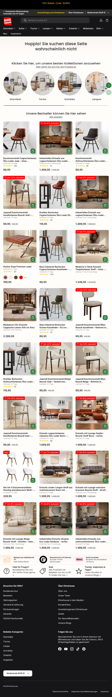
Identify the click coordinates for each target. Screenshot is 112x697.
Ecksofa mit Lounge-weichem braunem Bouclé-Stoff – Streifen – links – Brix (92, 490)
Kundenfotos (64, 604)
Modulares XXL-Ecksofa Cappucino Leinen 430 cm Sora (19, 326)
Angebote (8, 660)
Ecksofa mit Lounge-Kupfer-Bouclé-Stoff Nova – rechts (90, 434)
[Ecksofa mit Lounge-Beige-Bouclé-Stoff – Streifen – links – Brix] (19, 518)
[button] (107, 20)
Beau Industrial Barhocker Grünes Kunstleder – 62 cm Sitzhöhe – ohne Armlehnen (53, 327)
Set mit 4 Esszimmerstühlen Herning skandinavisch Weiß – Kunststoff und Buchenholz (18, 490)
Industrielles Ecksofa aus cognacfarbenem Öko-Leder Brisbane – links (90, 215)
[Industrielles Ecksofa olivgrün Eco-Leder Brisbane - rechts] (56, 518)
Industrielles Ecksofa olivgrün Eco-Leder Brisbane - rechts (54, 540)
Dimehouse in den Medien (71, 600)
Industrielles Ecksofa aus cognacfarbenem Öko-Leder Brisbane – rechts (53, 161)
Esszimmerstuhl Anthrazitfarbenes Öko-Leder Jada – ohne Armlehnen (90, 161)
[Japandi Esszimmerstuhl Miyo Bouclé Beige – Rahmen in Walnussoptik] (92, 358)
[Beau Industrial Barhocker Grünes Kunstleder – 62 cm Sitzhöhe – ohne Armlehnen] (56, 304)
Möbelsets (88, 28)
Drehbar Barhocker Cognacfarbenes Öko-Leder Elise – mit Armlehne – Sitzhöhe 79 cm (56, 215)
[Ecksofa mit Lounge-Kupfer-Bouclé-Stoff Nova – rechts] (92, 413)
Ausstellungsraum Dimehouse (51, 12)
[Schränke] (70, 83)
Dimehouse (13, 686)
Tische (42, 99)
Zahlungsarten (10, 600)
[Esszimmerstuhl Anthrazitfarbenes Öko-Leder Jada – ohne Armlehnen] (92, 138)
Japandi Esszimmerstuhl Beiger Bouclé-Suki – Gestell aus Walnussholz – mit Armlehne (55, 382)
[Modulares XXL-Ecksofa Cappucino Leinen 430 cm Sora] (19, 304)
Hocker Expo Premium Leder (17, 266)
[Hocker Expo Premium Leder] (19, 246)
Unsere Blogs (64, 623)
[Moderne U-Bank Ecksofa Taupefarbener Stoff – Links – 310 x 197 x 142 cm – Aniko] (92, 246)
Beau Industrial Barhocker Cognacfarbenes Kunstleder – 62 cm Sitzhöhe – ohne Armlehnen (55, 269)
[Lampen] (97, 83)
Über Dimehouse (75, 12)
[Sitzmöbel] (15, 83)
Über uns (62, 591)
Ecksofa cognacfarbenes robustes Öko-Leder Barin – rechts (53, 436)
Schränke (69, 99)
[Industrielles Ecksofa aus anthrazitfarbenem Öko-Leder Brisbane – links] (92, 518)
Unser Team (64, 595)
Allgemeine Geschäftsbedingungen (84, 691)
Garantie (7, 614)
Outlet (61, 614)
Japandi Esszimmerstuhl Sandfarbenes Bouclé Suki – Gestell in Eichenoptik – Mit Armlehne (17, 437)
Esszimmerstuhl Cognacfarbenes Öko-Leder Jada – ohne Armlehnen (19, 161)
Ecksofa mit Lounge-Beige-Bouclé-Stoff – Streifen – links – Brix (19, 542)
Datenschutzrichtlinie (60, 691)
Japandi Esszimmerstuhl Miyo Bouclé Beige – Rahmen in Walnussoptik (90, 382)
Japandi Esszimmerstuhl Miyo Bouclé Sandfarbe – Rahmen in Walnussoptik (91, 327)
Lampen (96, 99)
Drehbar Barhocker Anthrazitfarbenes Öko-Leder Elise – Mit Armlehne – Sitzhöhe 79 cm (19, 383)
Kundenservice (10, 591)
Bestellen (7, 595)
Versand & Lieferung (13, 604)
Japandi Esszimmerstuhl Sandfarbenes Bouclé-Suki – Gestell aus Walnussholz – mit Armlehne (18, 216)
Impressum (105, 691)
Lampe (6, 646)
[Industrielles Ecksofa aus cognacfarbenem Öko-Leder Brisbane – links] (92, 192)
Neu (5, 33)
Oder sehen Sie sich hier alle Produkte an (56, 67)
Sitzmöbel (15, 99)
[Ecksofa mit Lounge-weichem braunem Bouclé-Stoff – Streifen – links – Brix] (92, 467)
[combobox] (55, 20)
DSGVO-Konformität (13, 618)
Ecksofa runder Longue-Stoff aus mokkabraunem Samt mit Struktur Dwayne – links (55, 490)
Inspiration (16, 33)
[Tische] (42, 83)
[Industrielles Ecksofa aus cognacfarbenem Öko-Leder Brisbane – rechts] (56, 138)
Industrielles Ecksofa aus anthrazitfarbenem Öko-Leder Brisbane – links (91, 542)
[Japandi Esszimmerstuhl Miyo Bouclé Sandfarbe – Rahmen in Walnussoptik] (92, 304)
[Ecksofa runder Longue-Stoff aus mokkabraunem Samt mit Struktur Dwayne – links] (56, 467)
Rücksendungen (11, 609)
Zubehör (7, 655)
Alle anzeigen (56, 117)
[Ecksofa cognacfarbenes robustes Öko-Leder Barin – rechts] (56, 413)
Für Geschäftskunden (68, 618)
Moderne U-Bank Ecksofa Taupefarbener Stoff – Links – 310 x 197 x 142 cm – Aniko (90, 269)
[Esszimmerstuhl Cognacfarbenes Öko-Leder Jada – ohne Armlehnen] (19, 138)
